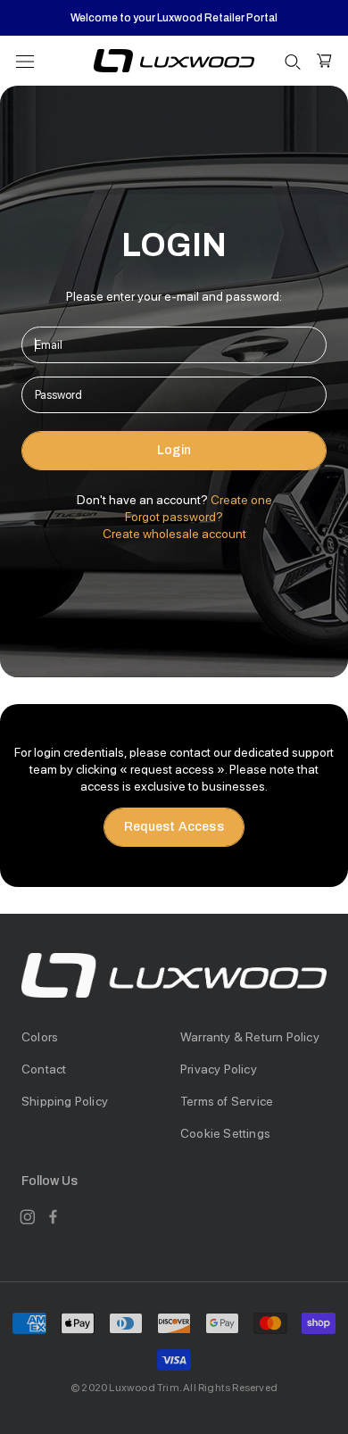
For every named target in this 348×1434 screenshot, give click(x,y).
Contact (43, 1069)
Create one (241, 500)
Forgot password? (174, 517)
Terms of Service (226, 1101)
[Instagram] (27, 1216)
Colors (39, 1037)
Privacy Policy (218, 1069)
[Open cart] (324, 61)
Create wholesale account (174, 533)
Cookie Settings (225, 1133)
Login (174, 450)
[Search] (293, 61)
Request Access (174, 826)
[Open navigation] (25, 60)
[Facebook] (53, 1216)
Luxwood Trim (143, 1387)
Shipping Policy (64, 1101)
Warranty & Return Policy (249, 1037)
